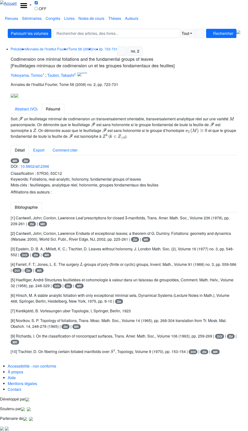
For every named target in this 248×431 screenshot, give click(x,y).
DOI (24, 255)
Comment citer (65, 150)
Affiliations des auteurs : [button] (32, 192)
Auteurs (131, 18)
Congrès (53, 18)
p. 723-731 (109, 48)
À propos (15, 372)
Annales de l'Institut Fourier (47, 48)
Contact (14, 389)
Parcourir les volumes (29, 33)
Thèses (114, 18)
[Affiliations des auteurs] (93, 75)
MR (15, 161)
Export (38, 150)
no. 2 (135, 51)
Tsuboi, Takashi (60, 75)
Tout (185, 33)
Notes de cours (91, 18)
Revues (11, 18)
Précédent (18, 48)
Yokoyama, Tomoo (27, 75)
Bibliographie (26, 207)
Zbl (26, 161)
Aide (12, 377)
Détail (20, 150)
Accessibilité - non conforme (32, 366)
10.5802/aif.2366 (34, 166)
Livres (69, 18)
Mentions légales (22, 383)
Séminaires (32, 18)
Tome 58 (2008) (80, 48)
